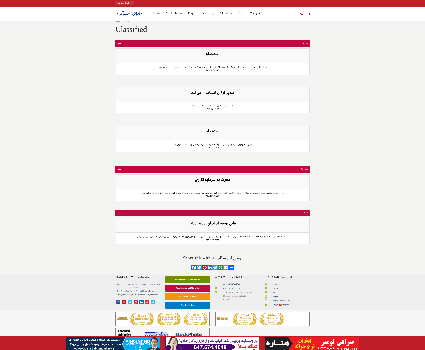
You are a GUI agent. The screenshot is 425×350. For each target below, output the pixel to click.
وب (140, 284)
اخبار (118, 284)
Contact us (277, 288)
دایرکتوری (135, 284)
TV (241, 14)
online (129, 295)
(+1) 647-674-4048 (231, 284)
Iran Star (120, 291)
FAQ (275, 292)
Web (147, 295)
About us (276, 284)
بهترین (149, 284)
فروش (305, 213)
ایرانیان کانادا (126, 284)
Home (117, 21)
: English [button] (124, 3)
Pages (192, 14)
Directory (207, 14)
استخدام (304, 43)
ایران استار (156, 284)
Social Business (138, 295)
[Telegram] (215, 269)
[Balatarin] (220, 269)
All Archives (173, 14)
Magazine (122, 295)
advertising (152, 291)
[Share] (231, 269)
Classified (227, 14)
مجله (144, 284)
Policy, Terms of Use (281, 301)
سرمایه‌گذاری (302, 169)
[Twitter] (199, 269)
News (144, 291)
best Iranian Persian (134, 291)
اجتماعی (143, 288)
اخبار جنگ (255, 14)
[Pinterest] (204, 269)
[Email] (225, 269)
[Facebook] (194, 269)
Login (275, 297)
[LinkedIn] (209, 269)
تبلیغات (136, 288)
